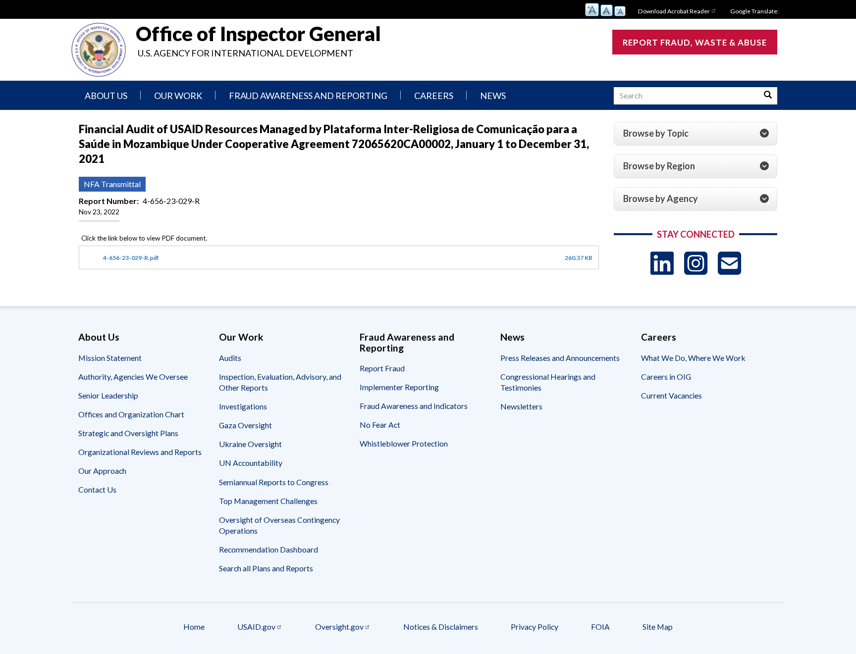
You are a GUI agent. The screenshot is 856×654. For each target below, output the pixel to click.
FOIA (600, 626)
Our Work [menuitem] (178, 95)
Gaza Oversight (245, 425)
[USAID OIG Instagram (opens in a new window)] (695, 263)
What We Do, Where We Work (693, 357)
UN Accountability (250, 462)
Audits (230, 357)
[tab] (695, 134)
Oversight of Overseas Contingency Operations (279, 525)
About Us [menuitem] (106, 95)
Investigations (243, 406)
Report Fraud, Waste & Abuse (695, 42)
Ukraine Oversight (250, 444)
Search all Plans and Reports (266, 568)
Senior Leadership (108, 395)
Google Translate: (754, 11)
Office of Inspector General (258, 34)
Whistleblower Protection (404, 443)
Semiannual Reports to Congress (273, 482)
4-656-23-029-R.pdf (131, 257)
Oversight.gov (339, 626)
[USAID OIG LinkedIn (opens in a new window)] (662, 263)
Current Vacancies (671, 395)
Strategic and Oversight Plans (128, 433)
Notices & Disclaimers (440, 626)
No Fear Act (380, 424)
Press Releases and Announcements (560, 357)
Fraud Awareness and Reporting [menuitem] (308, 95)
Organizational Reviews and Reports (140, 451)
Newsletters (521, 406)
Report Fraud (382, 368)
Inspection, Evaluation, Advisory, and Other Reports (280, 382)
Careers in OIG (666, 376)
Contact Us (97, 489)
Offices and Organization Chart (131, 414)
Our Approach (102, 470)
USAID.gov (256, 626)
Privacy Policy (534, 626)
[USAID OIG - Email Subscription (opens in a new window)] (729, 263)
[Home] (98, 50)
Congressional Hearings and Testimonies (547, 382)
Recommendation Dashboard (268, 549)
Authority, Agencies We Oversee (133, 376)
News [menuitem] (493, 95)
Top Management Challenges (268, 500)
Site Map (657, 626)
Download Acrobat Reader (674, 11)
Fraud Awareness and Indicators (414, 405)
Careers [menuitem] (433, 95)
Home (194, 626)
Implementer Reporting (399, 387)
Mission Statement (110, 357)
